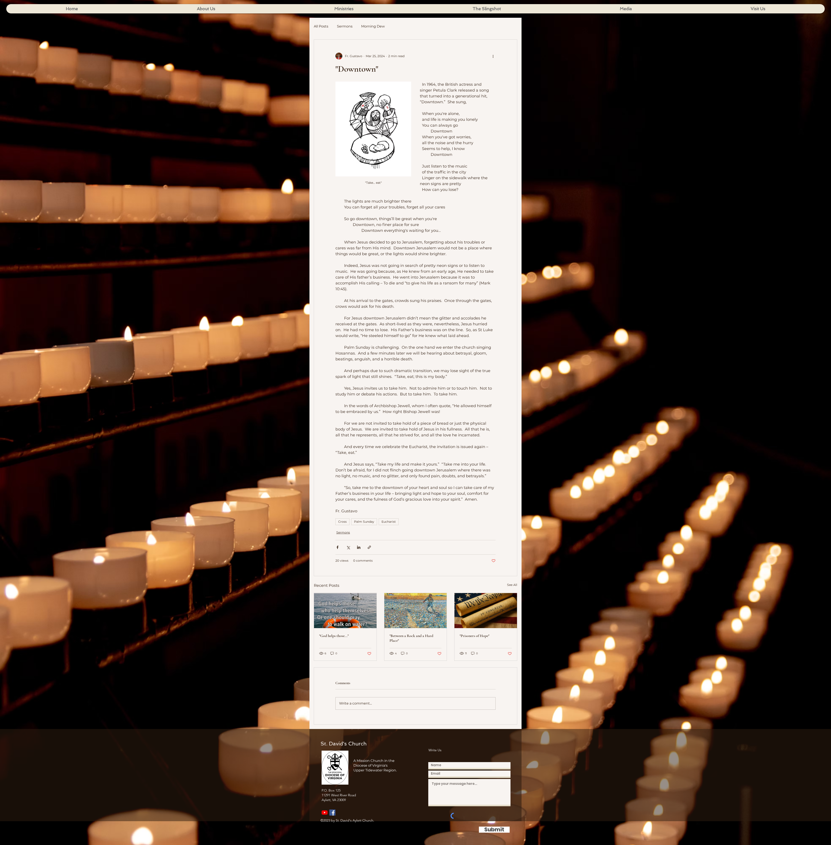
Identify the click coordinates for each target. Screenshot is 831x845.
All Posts (321, 26)
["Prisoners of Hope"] (485, 610)
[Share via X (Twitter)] (348, 547)
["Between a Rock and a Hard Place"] (415, 610)
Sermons (345, 26)
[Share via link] (369, 547)
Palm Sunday (364, 522)
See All (512, 585)
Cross (342, 522)
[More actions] (493, 56)
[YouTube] (325, 813)
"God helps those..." (334, 635)
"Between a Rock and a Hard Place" (411, 638)
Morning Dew (373, 26)
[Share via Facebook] (337, 547)
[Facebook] (332, 813)
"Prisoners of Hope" (474, 635)
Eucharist (389, 522)
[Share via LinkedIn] (359, 547)
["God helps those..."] (345, 610)
